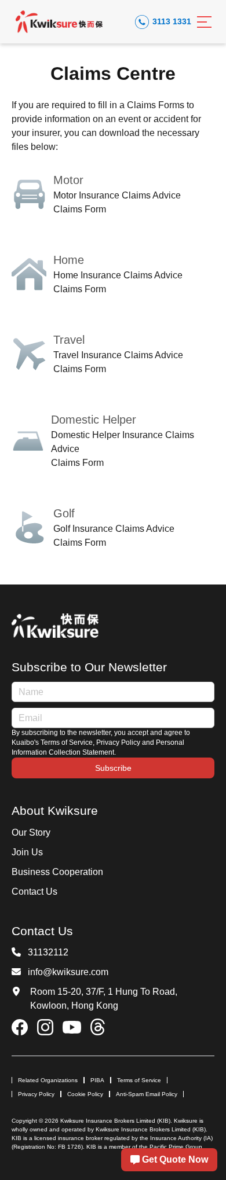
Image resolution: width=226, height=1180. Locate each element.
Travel (69, 339)
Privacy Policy (36, 1094)
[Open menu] (204, 22)
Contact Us (34, 891)
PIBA (97, 1080)
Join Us (27, 852)
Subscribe (113, 768)
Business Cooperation (57, 872)
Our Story (31, 832)
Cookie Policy (85, 1094)
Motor (68, 180)
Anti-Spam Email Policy (146, 1094)
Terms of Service (139, 1080)
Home (68, 259)
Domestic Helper (93, 419)
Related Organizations (48, 1080)
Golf (64, 513)
